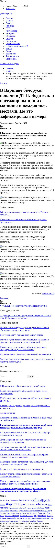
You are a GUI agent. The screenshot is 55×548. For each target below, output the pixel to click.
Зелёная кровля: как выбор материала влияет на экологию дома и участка (23, 441)
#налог (23, 516)
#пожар (10, 518)
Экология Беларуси (9, 63)
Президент (11, 41)
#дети (47, 508)
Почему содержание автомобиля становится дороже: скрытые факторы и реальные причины (25, 482)
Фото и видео (12, 56)
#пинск (3, 518)
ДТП (8, 28)
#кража (3, 513)
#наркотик (29, 516)
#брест (11, 504)
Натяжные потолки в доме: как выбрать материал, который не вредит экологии (24, 455)
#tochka (2, 500)
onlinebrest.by (48, 293)
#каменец (29, 510)
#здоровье (22, 510)
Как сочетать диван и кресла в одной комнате (22, 469)
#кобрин (36, 511)
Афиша (9, 23)
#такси (25, 521)
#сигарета (3, 521)
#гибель (4, 507)
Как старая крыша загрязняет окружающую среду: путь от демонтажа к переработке (26, 463)
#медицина (25, 513)
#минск (33, 513)
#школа (40, 521)
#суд (20, 521)
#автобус (15, 500)
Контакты (10, 8)
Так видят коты (7, 413)
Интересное (11, 31)
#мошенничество (12, 516)
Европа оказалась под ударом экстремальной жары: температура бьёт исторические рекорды (26, 426)
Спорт (9, 51)
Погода (9, 38)
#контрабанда (46, 510)
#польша (4, 298)
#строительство (12, 521)
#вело (50, 505)
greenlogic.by (6, 13)
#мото (2, 516)
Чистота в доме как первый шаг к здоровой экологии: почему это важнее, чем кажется (26, 448)
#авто (9, 500)
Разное (9, 48)
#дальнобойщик (37, 508)
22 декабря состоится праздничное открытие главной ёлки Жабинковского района (25, 316)
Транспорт (11, 53)
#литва (18, 513)
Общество (10, 36)
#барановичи (25, 500)
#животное (4, 510)
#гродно (28, 508)
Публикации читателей (17, 46)
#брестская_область (33, 504)
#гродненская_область (17, 508)
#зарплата (14, 510)
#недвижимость (40, 516)
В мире (9, 20)
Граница (10, 26)
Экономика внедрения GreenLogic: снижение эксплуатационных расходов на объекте (23, 489)
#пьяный (35, 518)
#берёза (2, 505)
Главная (9, 18)
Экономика (11, 59)
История (10, 33)
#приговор (27, 518)
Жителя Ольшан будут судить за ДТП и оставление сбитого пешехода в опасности (24, 328)
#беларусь (41, 499)
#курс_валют (11, 513)
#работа (41, 518)
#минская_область (45, 513)
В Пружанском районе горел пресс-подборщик (22, 386)
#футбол (32, 521)
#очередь (50, 516)
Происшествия (13, 43)
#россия (49, 518)
